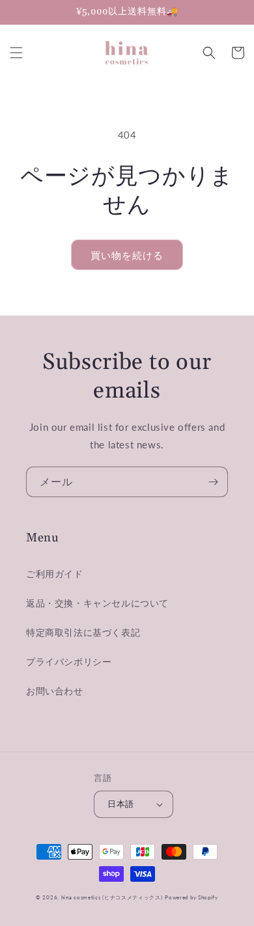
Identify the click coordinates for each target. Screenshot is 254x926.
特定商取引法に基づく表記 (83, 632)
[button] (16, 52)
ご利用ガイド (54, 573)
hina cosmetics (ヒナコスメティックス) (112, 897)
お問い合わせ (54, 690)
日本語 (120, 803)
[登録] (213, 482)
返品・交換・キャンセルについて (97, 602)
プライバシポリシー (68, 661)
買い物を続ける (127, 255)
